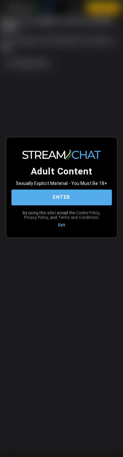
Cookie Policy (87, 213)
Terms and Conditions (78, 217)
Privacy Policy (36, 217)
